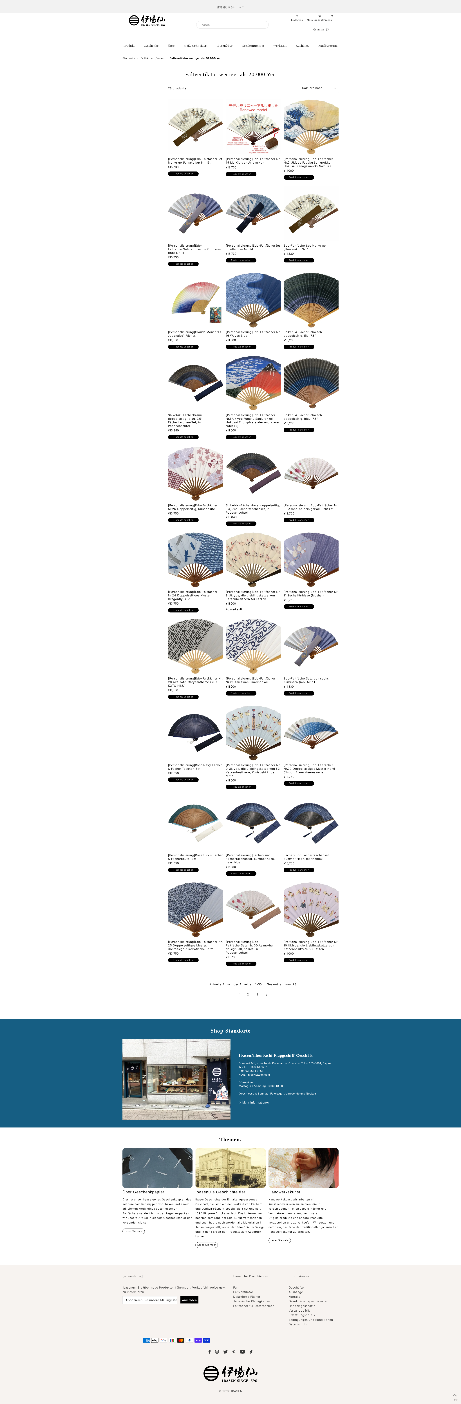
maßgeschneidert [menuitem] (196, 45)
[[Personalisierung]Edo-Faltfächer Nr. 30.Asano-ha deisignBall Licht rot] (311, 473)
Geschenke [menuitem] (151, 45)
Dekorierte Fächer (246, 1296)
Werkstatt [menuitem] (280, 45)
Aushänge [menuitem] (302, 45)
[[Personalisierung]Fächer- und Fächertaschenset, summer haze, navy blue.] (253, 823)
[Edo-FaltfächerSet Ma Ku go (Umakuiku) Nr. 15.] (311, 213)
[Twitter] (225, 1352)
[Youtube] (242, 1352)
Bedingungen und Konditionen (311, 1319)
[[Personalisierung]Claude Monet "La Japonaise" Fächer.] (195, 300)
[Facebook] (210, 1352)
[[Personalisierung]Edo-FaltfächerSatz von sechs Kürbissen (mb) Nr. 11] (195, 213)
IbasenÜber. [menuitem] (225, 45)
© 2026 (230, 1391)
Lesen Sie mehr (133, 1231)
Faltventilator (243, 1292)
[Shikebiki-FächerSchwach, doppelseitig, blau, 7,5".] (311, 383)
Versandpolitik (299, 1310)
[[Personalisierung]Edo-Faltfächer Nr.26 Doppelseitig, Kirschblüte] (195, 473)
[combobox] (232, 25)
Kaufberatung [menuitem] (328, 45)
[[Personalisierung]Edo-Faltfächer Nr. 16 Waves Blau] (253, 300)
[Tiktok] (251, 1352)
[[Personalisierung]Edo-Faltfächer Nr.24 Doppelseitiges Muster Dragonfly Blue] (195, 559)
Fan (235, 1287)
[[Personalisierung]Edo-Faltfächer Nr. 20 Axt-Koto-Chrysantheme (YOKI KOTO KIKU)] (195, 646)
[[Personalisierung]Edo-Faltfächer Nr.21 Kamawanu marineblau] (253, 646)
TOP (454, 1399)
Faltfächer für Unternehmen (253, 1306)
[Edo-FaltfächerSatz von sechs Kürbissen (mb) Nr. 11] (311, 646)
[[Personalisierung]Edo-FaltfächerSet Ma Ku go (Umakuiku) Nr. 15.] (195, 126)
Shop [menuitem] (171, 45)
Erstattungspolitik (302, 1315)
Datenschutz (298, 1324)
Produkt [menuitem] (129, 45)
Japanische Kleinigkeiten (251, 1301)
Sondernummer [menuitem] (253, 45)
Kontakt (294, 1296)
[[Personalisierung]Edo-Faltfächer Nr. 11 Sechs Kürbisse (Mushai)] (311, 559)
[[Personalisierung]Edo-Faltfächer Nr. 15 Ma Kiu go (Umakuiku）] (253, 126)
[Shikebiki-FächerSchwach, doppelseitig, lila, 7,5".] (311, 300)
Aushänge (296, 1292)
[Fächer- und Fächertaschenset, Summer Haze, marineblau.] (311, 823)
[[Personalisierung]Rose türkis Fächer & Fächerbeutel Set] (195, 823)
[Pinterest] (233, 1352)
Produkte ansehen (183, 173)
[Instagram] (217, 1352)
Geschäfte (296, 1287)
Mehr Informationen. (256, 1102)
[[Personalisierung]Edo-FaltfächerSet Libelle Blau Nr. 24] (253, 213)
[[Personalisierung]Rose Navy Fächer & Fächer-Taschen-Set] (195, 733)
